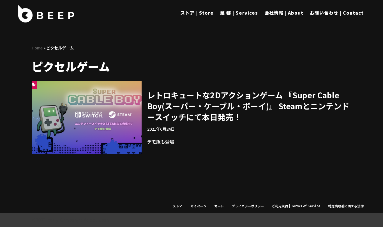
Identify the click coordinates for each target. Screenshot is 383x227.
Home (37, 48)
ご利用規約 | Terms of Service (296, 206)
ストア (178, 206)
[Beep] (46, 13)
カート (219, 206)
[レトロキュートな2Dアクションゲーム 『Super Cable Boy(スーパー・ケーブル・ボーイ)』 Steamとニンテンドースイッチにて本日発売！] (87, 117)
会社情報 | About (283, 12)
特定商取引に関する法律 (346, 206)
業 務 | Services (239, 12)
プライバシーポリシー (248, 206)
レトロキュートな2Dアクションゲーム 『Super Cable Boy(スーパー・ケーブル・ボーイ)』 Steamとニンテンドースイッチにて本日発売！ (248, 105)
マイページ (198, 206)
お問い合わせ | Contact (337, 12)
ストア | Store (197, 12)
